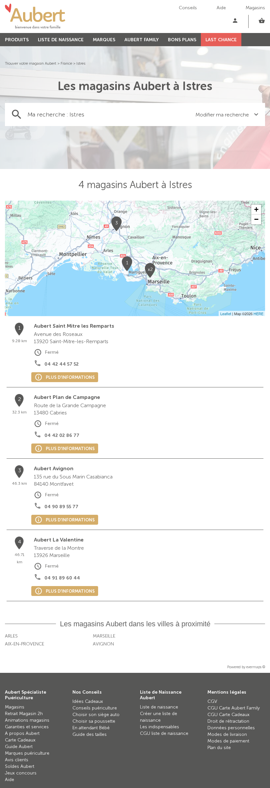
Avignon (103, 644)
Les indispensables (159, 727)
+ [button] (256, 209)
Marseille (104, 636)
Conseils (188, 8)
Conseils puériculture (94, 708)
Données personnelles (231, 728)
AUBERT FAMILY (141, 40)
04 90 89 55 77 (61, 506)
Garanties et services (27, 727)
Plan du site (219, 747)
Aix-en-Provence (24, 644)
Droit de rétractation (228, 721)
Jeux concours (21, 773)
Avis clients (16, 760)
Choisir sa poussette (93, 721)
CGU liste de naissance (164, 733)
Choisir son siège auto (96, 714)
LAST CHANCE (221, 40)
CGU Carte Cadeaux (228, 714)
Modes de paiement (228, 741)
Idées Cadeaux (87, 701)
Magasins (255, 8)
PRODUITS (17, 40)
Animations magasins (27, 720)
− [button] (256, 219)
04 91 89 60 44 (62, 578)
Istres (80, 63)
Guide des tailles (89, 734)
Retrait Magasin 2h (24, 713)
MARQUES (104, 40)
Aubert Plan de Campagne (67, 397)
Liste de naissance (159, 707)
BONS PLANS (182, 40)
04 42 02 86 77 (61, 435)
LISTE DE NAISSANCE (61, 40)
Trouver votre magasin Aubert (30, 63)
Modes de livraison (227, 734)
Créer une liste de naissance (158, 717)
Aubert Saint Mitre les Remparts (74, 326)
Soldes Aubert (19, 766)
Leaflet (225, 313)
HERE (258, 313)
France (66, 63)
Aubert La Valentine (59, 540)
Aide (221, 8)
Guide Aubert (19, 746)
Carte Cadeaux (20, 740)
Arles (11, 636)
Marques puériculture (27, 753)
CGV (212, 701)
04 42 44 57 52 (61, 364)
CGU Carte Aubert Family (233, 708)
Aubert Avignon (53, 468)
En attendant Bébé (91, 728)
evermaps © (255, 667)
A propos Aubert (22, 733)
